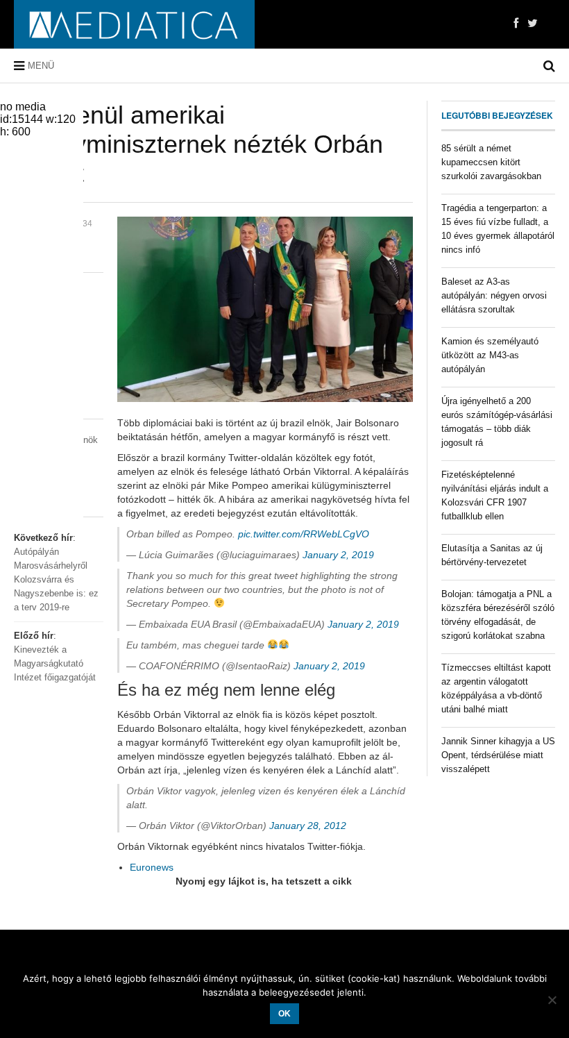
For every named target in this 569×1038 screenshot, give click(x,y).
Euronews (151, 867)
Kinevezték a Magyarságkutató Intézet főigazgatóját (55, 663)
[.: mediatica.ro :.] (134, 24)
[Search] (549, 66)
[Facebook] (515, 23)
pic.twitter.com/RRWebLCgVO (303, 533)
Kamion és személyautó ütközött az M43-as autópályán (489, 355)
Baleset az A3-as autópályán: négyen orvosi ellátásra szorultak (494, 295)
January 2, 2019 (338, 554)
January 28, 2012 (307, 825)
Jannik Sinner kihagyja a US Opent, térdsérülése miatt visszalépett (498, 755)
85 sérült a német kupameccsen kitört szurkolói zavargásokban (491, 162)
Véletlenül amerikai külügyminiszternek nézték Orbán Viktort (198, 144)
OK (284, 1014)
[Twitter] (532, 23)
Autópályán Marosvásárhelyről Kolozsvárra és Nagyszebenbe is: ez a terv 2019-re (56, 579)
